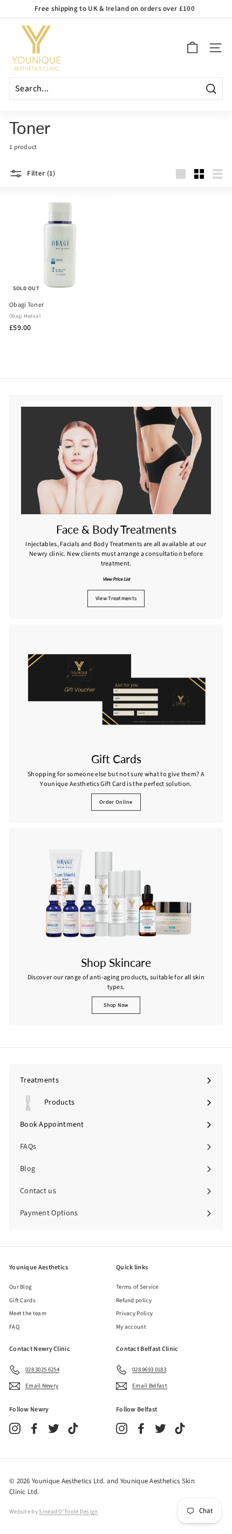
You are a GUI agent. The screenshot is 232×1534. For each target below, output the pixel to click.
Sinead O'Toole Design (68, 1512)
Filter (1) (40, 173)
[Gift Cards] (116, 690)
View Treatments (116, 598)
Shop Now (116, 1005)
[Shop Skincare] (116, 893)
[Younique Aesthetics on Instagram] (15, 1428)
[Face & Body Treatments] (116, 460)
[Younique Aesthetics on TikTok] (73, 1428)
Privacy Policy (134, 1313)
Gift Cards (22, 1300)
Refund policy (134, 1300)
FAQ (14, 1327)
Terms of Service (137, 1287)
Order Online (116, 802)
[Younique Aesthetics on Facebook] (34, 1428)
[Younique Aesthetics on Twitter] (53, 1428)
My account (131, 1327)
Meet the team (27, 1313)
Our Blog (20, 1287)
